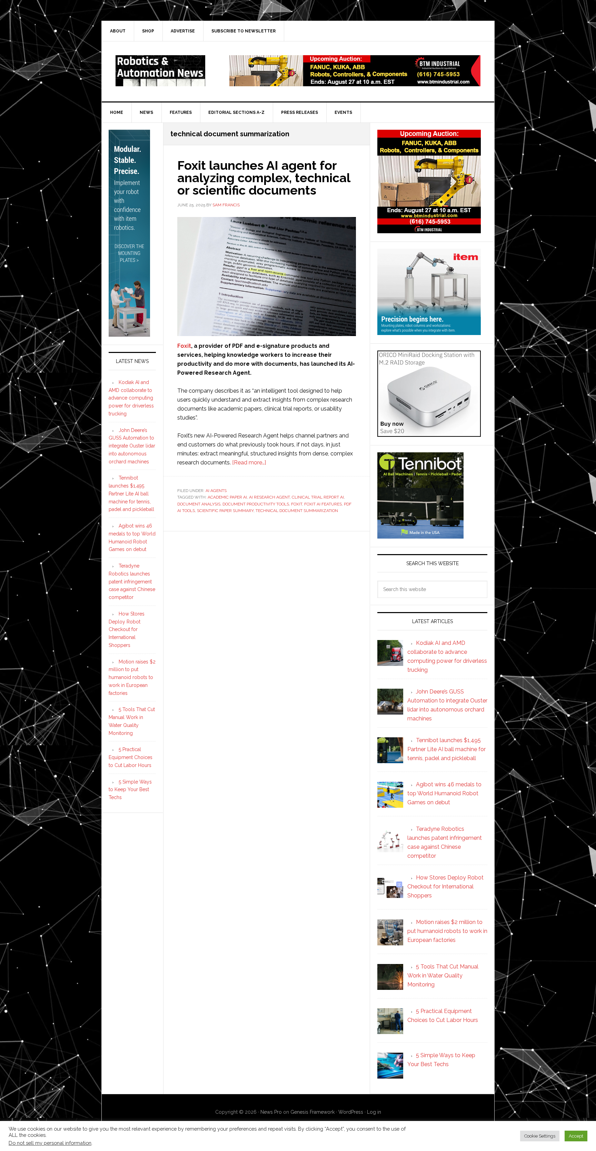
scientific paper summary (225, 510)
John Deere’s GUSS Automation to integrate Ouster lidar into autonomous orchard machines (132, 445)
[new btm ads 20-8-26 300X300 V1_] (429, 230)
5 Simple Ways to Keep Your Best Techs (130, 789)
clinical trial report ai (318, 497)
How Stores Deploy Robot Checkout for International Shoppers (127, 629)
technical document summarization (297, 510)
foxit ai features (323, 504)
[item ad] (429, 331)
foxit (296, 504)
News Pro (271, 1112)
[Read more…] (249, 462)
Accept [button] (576, 1136)
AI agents (216, 490)
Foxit (184, 346)
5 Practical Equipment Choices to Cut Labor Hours (130, 757)
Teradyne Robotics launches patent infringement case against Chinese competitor (132, 581)
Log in (374, 1112)
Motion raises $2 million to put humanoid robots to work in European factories (132, 677)
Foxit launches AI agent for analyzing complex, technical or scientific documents (263, 177)
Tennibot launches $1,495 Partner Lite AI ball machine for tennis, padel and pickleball (131, 493)
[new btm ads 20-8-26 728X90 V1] (354, 83)
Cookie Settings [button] (539, 1136)
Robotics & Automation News (160, 70)
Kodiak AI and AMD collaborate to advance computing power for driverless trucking (131, 398)
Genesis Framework (312, 1112)
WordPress (350, 1112)
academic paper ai (227, 497)
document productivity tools (255, 504)
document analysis (198, 504)
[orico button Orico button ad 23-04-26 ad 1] (429, 433)
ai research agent (269, 497)
